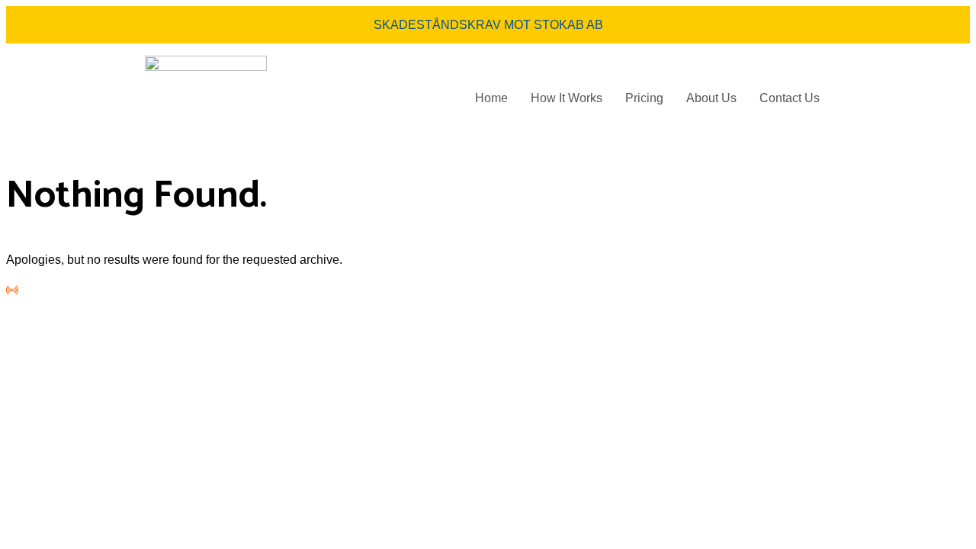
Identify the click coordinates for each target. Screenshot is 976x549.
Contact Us (789, 98)
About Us (711, 98)
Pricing (644, 98)
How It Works (566, 98)
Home (491, 98)
